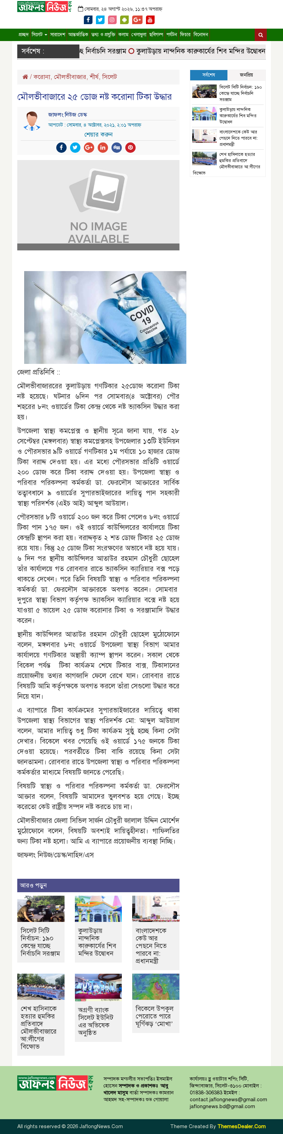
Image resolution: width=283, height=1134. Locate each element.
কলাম (123, 35)
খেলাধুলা (138, 35)
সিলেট (38, 35)
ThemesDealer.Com (241, 1126)
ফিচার (185, 35)
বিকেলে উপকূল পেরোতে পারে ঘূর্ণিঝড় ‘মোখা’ (155, 1016)
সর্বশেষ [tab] (209, 75)
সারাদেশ (57, 35)
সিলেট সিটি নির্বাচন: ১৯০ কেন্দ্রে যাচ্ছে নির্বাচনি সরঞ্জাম (40, 942)
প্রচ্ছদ (24, 35)
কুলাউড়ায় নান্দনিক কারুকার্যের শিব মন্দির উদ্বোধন (191, 51)
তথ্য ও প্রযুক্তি (103, 35)
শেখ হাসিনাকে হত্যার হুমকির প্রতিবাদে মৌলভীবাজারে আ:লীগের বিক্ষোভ (39, 1028)
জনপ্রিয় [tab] (246, 75)
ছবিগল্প (156, 35)
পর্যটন (171, 35)
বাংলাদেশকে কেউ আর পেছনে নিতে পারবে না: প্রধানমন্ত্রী (151, 946)
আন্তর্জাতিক (78, 35)
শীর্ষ (94, 77)
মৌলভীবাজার (70, 77)
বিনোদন (201, 35)
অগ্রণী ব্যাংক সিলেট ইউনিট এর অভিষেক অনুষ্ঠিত (95, 1021)
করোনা (41, 77)
